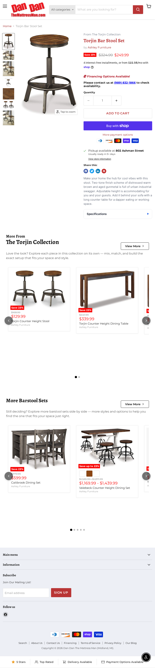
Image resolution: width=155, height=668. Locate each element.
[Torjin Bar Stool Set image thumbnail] (8, 41)
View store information (99, 159)
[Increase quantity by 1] (116, 100)
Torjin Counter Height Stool (30, 321)
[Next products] (146, 320)
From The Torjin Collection (102, 34)
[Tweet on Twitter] (92, 171)
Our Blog (131, 642)
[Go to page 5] (84, 530)
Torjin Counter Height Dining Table (103, 323)
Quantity (89, 92)
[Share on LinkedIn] (98, 171)
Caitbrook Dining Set (25, 482)
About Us (36, 642)
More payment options (118, 134)
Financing (70, 642)
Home (7, 26)
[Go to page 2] (79, 377)
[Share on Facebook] (86, 171)
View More (132, 246)
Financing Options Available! (108, 76)
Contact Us (53, 642)
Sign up (61, 592)
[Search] (138, 9)
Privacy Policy (113, 642)
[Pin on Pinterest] (104, 171)
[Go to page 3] (77, 530)
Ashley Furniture (99, 47)
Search (23, 642)
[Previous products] (9, 320)
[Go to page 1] (76, 377)
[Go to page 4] (81, 530)
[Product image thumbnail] (8, 55)
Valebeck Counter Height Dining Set (104, 488)
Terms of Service (90, 642)
